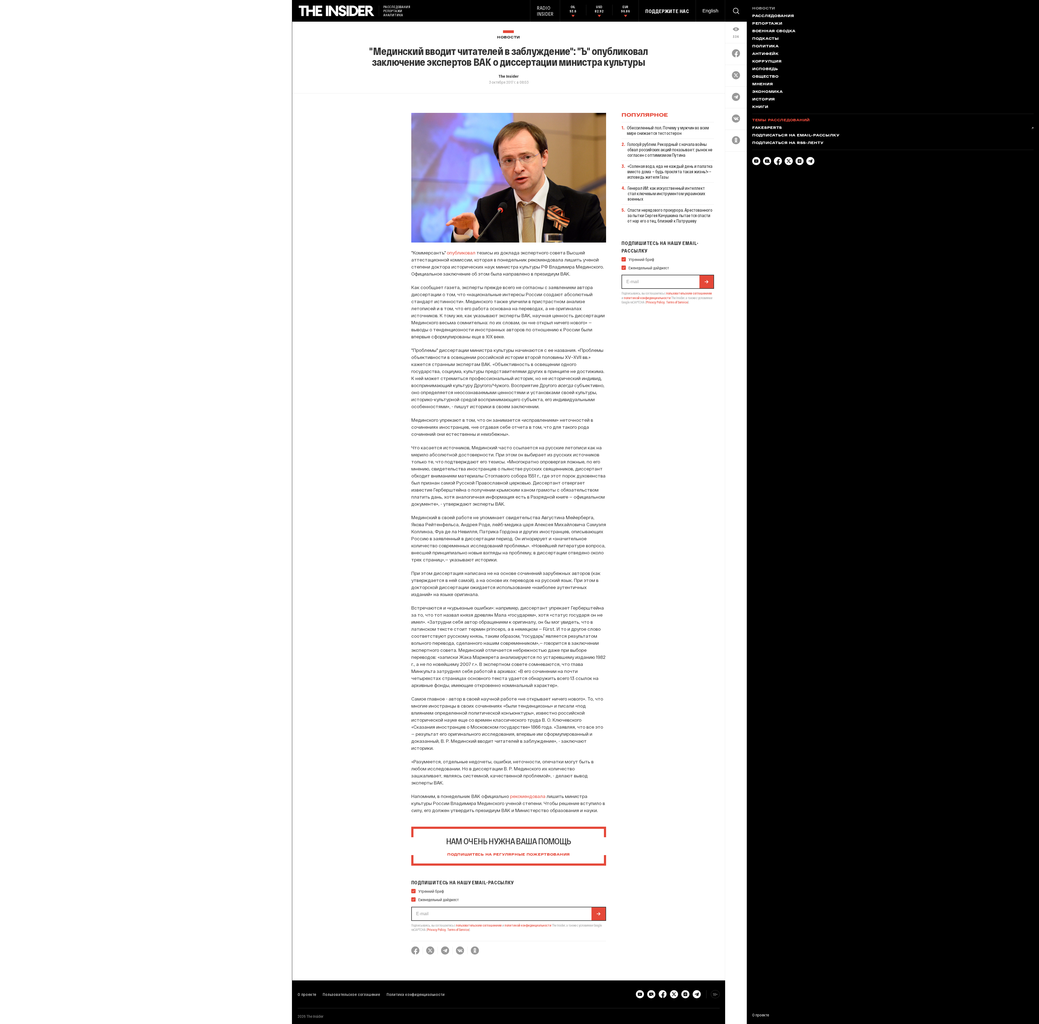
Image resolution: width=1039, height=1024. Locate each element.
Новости (508, 37)
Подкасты (765, 39)
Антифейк (765, 54)
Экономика (767, 92)
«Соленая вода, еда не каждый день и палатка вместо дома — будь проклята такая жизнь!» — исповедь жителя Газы (670, 171)
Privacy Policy (436, 929)
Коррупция (766, 61)
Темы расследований (781, 120)
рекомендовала (527, 796)
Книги (760, 107)
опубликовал (461, 252)
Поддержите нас (667, 11)
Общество (765, 76)
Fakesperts (767, 128)
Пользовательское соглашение (351, 994)
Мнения (762, 84)
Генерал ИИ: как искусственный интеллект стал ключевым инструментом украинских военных (666, 193)
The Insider (508, 76)
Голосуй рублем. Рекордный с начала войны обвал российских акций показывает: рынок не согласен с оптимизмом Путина (670, 150)
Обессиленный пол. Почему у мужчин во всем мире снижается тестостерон (668, 130)
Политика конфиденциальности (416, 994)
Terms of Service (458, 929)
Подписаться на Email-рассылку (796, 135)
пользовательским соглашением (479, 925)
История (763, 99)
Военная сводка (773, 31)
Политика (765, 46)
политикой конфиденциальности (528, 925)
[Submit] (598, 913)
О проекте (307, 994)
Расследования (773, 16)
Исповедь (765, 69)
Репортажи (767, 23)
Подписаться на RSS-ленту (787, 143)
